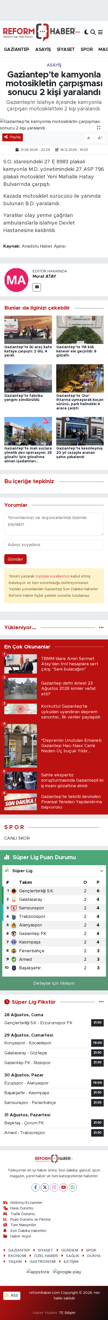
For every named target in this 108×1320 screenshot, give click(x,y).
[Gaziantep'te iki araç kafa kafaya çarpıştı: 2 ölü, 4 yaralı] (28, 329)
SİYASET (66, 49)
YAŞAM (15, 1262)
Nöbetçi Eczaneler (26, 1203)
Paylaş (15, 137)
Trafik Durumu (22, 1214)
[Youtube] (63, 1187)
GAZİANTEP (16, 49)
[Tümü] (101, 627)
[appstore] (39, 1273)
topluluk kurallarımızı (53, 576)
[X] (45, 1187)
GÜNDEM (69, 1250)
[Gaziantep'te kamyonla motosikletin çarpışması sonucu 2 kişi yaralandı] (54, 124)
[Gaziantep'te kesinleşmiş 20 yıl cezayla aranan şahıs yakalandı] (80, 431)
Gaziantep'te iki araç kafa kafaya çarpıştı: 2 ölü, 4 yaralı (28, 351)
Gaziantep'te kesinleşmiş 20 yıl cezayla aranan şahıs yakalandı (79, 453)
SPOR (87, 49)
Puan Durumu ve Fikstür (30, 1219)
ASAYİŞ (43, 49)
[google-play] (67, 1273)
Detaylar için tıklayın (54, 983)
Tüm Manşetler (23, 1225)
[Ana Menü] (100, 32)
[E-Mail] (37, 287)
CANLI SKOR (17, 838)
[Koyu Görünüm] (86, 32)
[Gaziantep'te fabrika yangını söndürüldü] (28, 378)
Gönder (15, 559)
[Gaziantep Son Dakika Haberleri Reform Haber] (41, 32)
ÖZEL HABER (46, 1256)
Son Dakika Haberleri (28, 1231)
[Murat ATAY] (16, 280)
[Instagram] (54, 1187)
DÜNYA (94, 1256)
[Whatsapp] (73, 1187)
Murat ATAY (44, 276)
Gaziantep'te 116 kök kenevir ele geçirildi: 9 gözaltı (76, 351)
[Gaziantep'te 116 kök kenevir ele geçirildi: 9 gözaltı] (80, 329)
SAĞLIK (72, 1256)
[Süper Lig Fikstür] (101, 1002)
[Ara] (93, 32)
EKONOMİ (17, 1256)
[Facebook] (35, 1187)
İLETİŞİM (71, 1262)
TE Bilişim (67, 1313)
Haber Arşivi (20, 1236)
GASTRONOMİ (43, 1262)
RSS (14, 1295)
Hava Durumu (21, 1208)
